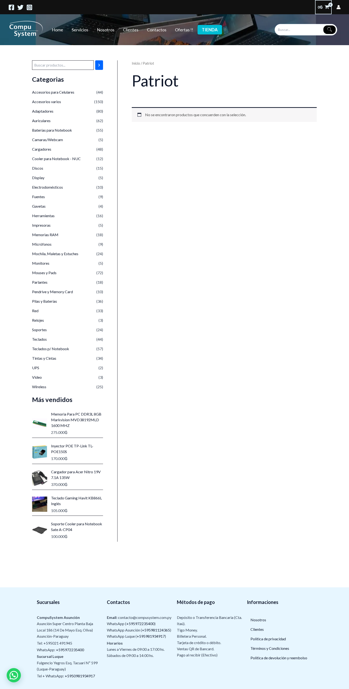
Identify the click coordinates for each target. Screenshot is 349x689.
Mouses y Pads (44, 272)
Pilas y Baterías (44, 301)
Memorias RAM (45, 234)
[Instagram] (29, 7)
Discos (37, 168)
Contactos (156, 29)
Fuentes (38, 196)
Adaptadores (42, 111)
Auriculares (41, 120)
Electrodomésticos (47, 187)
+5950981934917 (80, 676)
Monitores (40, 263)
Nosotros (105, 29)
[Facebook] (11, 7)
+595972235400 (70, 649)
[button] (14, 675)
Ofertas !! (184, 29)
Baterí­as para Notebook (52, 130)
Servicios (80, 29)
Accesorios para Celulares (53, 92)
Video (37, 377)
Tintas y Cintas (44, 358)
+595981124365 (156, 630)
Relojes (38, 320)
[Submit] (329, 29)
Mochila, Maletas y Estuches (55, 253)
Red (35, 310)
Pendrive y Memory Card (52, 291)
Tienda (210, 29)
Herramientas (43, 215)
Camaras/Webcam (47, 139)
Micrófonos (42, 244)
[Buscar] (99, 65)
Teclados (39, 339)
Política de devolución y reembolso (278, 658)
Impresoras (41, 225)
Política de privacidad (268, 638)
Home (57, 29)
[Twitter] (20, 7)
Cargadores (41, 149)
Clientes (130, 29)
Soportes (39, 329)
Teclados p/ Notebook (50, 348)
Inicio (136, 63)
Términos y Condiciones (269, 648)
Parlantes (39, 282)
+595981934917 (151, 636)
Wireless (39, 386)
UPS (35, 367)
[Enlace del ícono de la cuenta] (338, 7)
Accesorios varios (46, 101)
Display (38, 177)
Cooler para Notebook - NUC (56, 158)
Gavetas (39, 206)
